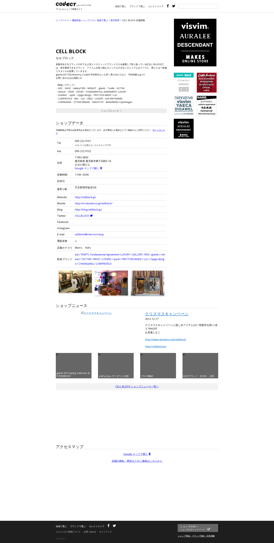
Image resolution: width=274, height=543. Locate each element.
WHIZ (96, 259)
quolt (117, 259)
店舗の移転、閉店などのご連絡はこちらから (137, 461)
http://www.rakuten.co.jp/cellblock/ (165, 339)
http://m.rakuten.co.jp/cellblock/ (93, 203)
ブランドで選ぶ (137, 6)
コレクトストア (156, 6)
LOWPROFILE (104, 263)
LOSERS (106, 259)
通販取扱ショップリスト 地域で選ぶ (90, 20)
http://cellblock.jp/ (85, 197)
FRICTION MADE (132, 259)
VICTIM (86, 259)
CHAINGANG (86, 263)
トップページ (62, 20)
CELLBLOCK (82, 216)
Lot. (146, 259)
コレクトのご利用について (68, 531)
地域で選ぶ (120, 6)
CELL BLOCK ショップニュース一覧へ (137, 386)
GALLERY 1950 (140, 254)
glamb (155, 254)
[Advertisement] (111, 34)
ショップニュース (110, 110)
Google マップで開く (87, 168)
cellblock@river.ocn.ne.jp (89, 234)
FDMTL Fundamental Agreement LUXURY (105, 254)
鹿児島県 (115, 20)
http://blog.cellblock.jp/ (88, 209)
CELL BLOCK (71, 51)
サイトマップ (105, 531)
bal (76, 254)
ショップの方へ (192, 528)
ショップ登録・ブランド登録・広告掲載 (196, 535)
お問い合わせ (90, 531)
